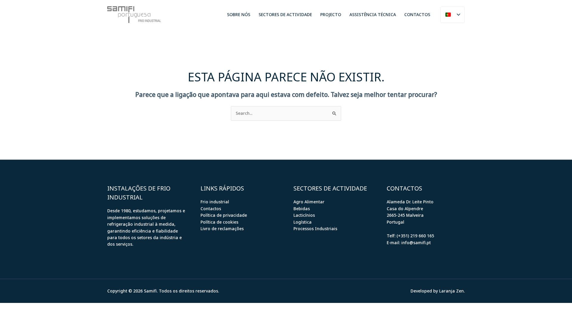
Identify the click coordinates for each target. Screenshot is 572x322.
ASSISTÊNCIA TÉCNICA (372, 14)
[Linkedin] (181, 15)
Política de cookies (219, 222)
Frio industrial (214, 202)
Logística (302, 222)
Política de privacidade (223, 215)
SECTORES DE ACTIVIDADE (285, 14)
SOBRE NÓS (238, 14)
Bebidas (301, 208)
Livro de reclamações (222, 228)
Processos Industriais (315, 228)
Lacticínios (304, 215)
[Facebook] (172, 15)
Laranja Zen (451, 291)
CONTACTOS (417, 14)
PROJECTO (330, 14)
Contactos (210, 208)
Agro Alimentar (308, 202)
